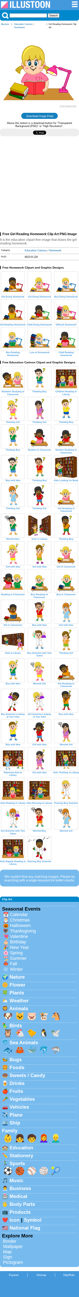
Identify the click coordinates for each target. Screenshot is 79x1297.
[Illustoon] (25, 7)
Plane (16, 1115)
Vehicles (19, 1107)
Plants (17, 992)
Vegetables (22, 1099)
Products (20, 1212)
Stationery (21, 1155)
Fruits (16, 1091)
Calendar (19, 914)
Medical (18, 1196)
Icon (15, 1220)
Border (9, 1241)
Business (20, 1188)
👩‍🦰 (44, 1138)
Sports (17, 1163)
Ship (15, 1122)
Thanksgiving (23, 930)
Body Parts (22, 1204)
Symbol (33, 1220)
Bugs (16, 1059)
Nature (17, 977)
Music (16, 1180)
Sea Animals (24, 1042)
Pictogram (13, 1262)
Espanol (13, 1275)
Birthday (18, 941)
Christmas (20, 920)
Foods (17, 1067)
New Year (19, 947)
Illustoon (5, 24)
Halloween (20, 925)
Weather (19, 1000)
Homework (19, 27)
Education (21, 1147)
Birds (16, 1025)
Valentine (19, 936)
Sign (7, 1257)
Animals (18, 1008)
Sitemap (41, 1275)
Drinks (17, 1083)
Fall (13, 963)
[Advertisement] (39, 185)
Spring (16, 952)
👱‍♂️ (56, 1138)
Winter (16, 969)
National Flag (25, 1228)
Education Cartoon (23, 24)
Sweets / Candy (27, 1075)
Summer (18, 958)
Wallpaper (13, 1246)
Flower (17, 985)
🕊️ (56, 1033)
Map (7, 1251)
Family (9, 1130)
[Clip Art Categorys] (75, 6)
